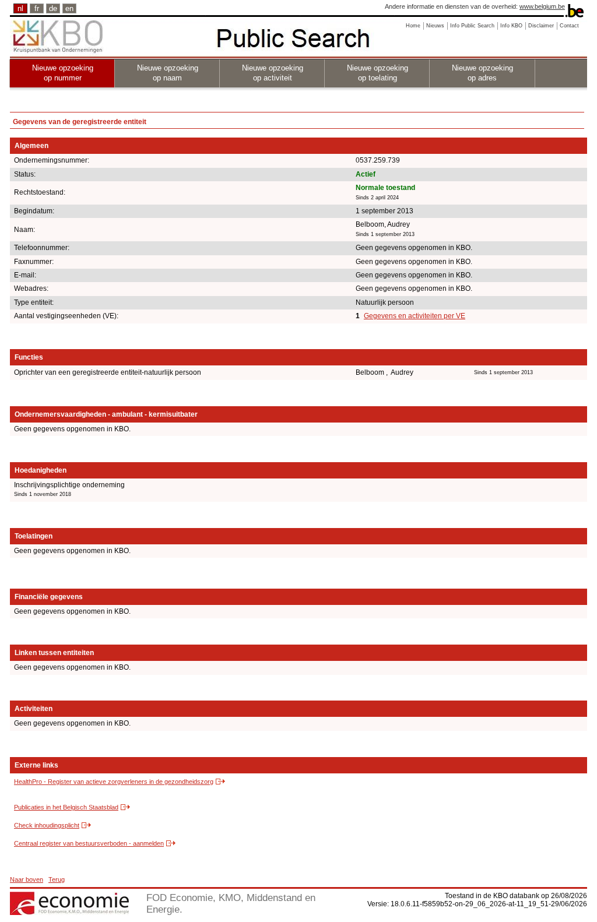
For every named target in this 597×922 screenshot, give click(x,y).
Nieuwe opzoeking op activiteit (272, 73)
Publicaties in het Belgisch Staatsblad (66, 807)
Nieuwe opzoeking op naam (167, 73)
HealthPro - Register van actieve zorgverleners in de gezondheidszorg (113, 781)
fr (36, 8)
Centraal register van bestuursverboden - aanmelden (89, 843)
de (53, 8)
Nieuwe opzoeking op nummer (62, 73)
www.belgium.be (542, 6)
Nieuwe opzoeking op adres (482, 73)
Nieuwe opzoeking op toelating (377, 73)
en (69, 8)
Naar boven (26, 879)
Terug (56, 879)
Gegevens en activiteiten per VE (414, 316)
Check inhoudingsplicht (46, 825)
